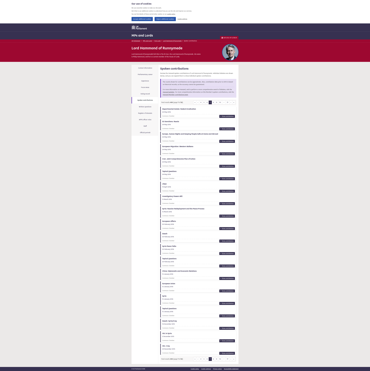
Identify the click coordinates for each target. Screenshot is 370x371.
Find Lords (157, 41)
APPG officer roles (145, 120)
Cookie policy (195, 369)
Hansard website (168, 92)
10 (220, 102)
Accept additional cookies (142, 19)
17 (227, 102)
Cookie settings (182, 19)
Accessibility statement (231, 369)
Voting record (145, 94)
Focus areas (145, 87)
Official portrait (145, 132)
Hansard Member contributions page (175, 95)
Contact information (145, 68)
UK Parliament (136, 41)
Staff (145, 126)
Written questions (145, 107)
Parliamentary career (145, 74)
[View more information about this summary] (198, 112)
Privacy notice (217, 369)
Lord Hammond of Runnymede (172, 41)
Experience (145, 81)
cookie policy (171, 14)
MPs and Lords (142, 35)
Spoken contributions (145, 100)
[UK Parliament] (139, 27)
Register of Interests (145, 113)
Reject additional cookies (165, 19)
